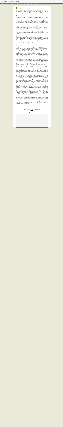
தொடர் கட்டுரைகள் (15, 3)
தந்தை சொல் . (36, 3)
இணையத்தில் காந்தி (31, 3)
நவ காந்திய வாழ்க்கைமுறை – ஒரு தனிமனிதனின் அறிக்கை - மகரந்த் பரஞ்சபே (32, 8)
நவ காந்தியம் (30, 109)
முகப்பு (6, 3)
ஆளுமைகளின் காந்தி (10, 3)
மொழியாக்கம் (38, 109)
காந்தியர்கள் (20, 3)
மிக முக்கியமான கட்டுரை (30, 11)
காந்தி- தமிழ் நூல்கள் (25, 3)
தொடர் (27, 109)
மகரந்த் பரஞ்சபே (34, 109)
